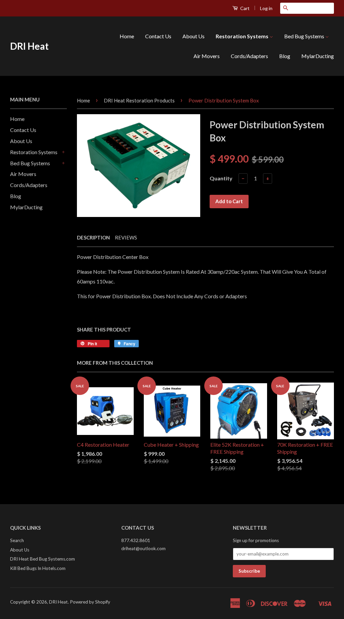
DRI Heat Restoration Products (139, 100)
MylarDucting (317, 56)
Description (93, 237)
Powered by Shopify (90, 602)
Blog (284, 56)
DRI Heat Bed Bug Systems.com (42, 559)
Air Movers (207, 56)
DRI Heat (29, 46)
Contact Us (158, 36)
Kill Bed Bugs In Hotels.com (38, 568)
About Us (193, 36)
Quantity (221, 178)
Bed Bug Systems (304, 36)
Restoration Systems (242, 36)
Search (17, 540)
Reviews (126, 237)
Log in (266, 8)
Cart (244, 8)
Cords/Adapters (249, 56)
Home (127, 36)
